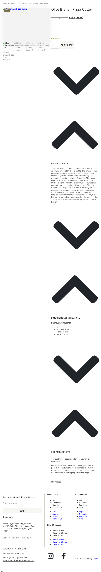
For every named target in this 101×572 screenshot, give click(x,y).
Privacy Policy (58, 535)
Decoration (12, 4)
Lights (81, 500)
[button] (74, 109)
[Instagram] (50, 556)
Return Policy (58, 530)
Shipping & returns (60, 452)
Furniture (83, 505)
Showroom (57, 502)
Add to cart (67, 45)
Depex (95, 558)
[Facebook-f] (63, 556)
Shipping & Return (60, 533)
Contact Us (57, 507)
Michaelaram (22, 4)
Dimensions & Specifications (65, 318)
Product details (59, 163)
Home (5, 4)
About (55, 500)
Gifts (81, 507)
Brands (55, 505)
